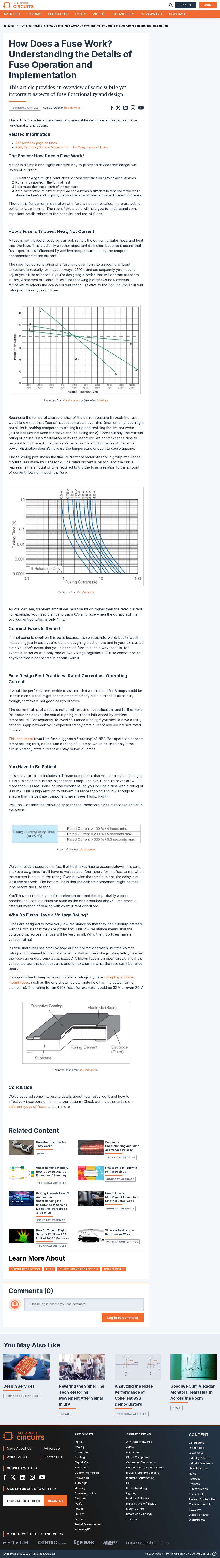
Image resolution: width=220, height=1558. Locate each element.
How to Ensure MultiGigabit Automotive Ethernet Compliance (121, 1197)
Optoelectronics (85, 1493)
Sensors (80, 1519)
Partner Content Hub (122, 1242)
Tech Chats (197, 1494)
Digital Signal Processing (142, 1472)
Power (79, 1508)
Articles (12, 14)
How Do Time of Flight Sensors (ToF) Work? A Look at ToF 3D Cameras (52, 1234)
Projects (194, 1483)
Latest (79, 1441)
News (41, 1153)
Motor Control (135, 1508)
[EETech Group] (15, 1542)
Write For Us (17, 1457)
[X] (13, 1477)
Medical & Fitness (138, 1498)
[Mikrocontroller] (147, 1542)
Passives (80, 1498)
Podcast (177, 14)
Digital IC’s (81, 1462)
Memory (80, 1488)
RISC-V (79, 1514)
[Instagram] (32, 1477)
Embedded (82, 1477)
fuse (49, 1269)
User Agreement (200, 1553)
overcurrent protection (78, 1269)
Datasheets (123, 14)
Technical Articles (121, 1157)
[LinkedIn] (22, 1477)
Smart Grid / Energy (139, 1514)
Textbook (195, 1509)
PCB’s (78, 1503)
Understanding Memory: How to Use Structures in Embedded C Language (52, 1171)
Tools (80, 14)
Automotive (133, 1452)
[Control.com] (52, 1542)
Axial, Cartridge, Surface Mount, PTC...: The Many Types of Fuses (61, 147)
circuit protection (25, 1269)
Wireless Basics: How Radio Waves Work (119, 1232)
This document (21, 739)
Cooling (80, 1457)
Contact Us (53, 1457)
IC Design (81, 1483)
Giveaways (152, 14)
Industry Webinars (120, 1179)
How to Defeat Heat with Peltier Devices (121, 1169)
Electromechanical (87, 1472)
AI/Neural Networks (139, 1441)
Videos (99, 14)
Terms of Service (176, 1553)
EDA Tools (81, 1467)
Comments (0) (31, 1290)
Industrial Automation (140, 1477)
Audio (130, 1447)
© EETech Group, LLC (17, 1553)
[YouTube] (42, 1477)
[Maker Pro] (110, 1542)
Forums (34, 14)
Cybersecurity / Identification (145, 1467)
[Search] (171, 5)
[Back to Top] (214, 1554)
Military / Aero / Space (141, 1503)
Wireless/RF (82, 1529)
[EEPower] (84, 1542)
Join (207, 5)
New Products (198, 1468)
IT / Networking (136, 1488)
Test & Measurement (88, 1524)
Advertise (52, 1448)
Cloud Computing (138, 1457)
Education (58, 14)
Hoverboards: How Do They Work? (51, 1144)
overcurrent (114, 1269)
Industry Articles (200, 1458)
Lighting (131, 1493)
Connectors (82, 1452)
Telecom (132, 1519)
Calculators (196, 1442)
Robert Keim (72, 107)
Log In (186, 5)
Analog (79, 1447)
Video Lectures (199, 1514)
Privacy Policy (154, 1553)
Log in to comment (122, 1317)
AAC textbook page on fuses (36, 143)
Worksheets (197, 1520)
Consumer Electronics (141, 1462)
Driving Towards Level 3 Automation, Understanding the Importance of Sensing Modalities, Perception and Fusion (52, 1203)
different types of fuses (27, 1106)
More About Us (19, 1448)
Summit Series (198, 1489)
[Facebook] (4, 1477)
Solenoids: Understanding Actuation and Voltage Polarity (122, 1146)
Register (55, 1500)
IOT (128, 1483)
